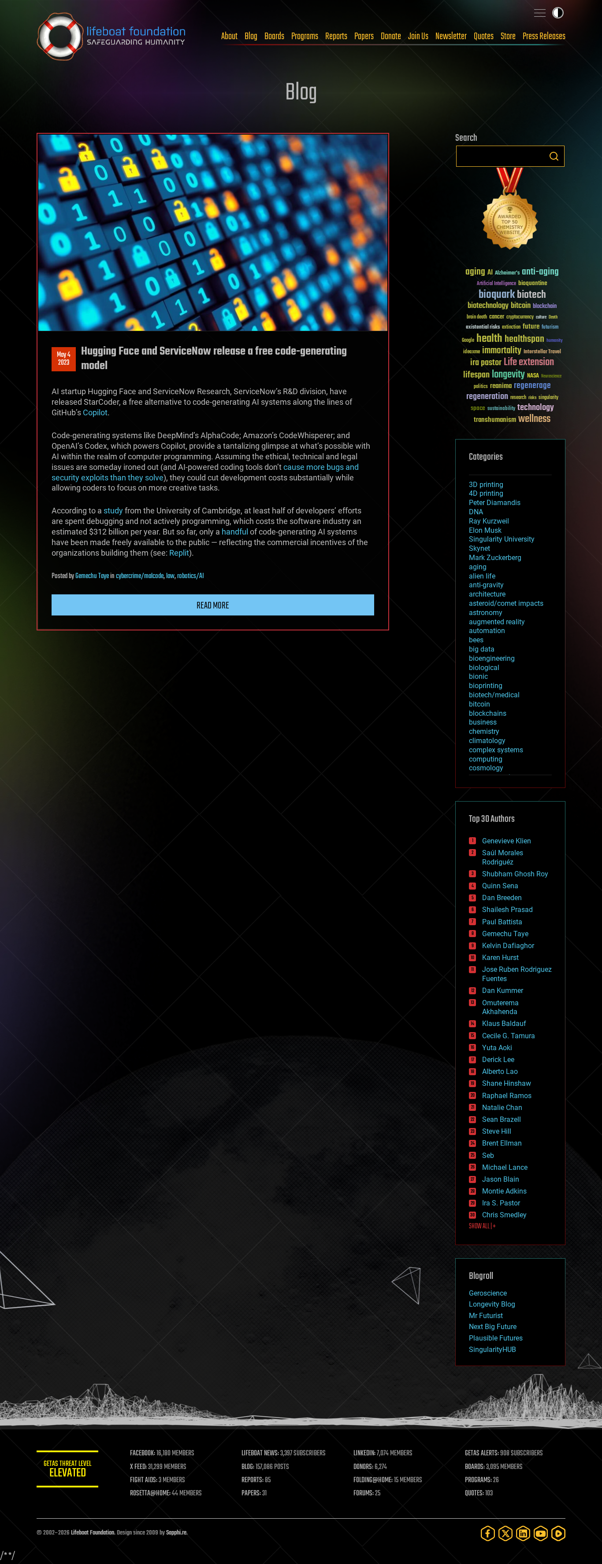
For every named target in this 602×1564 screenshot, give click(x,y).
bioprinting (485, 685)
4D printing (486, 493)
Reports (336, 36)
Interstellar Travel (542, 352)
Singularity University (502, 539)
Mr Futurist (486, 1315)
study (113, 510)
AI (490, 273)
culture (541, 317)
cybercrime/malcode (140, 576)
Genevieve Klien (506, 841)
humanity (554, 341)
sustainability (501, 409)
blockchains (487, 713)
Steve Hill (496, 1131)
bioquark (497, 295)
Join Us (418, 36)
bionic (478, 676)
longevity (508, 375)
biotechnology (488, 306)
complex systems (496, 750)
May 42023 (64, 359)
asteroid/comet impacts (506, 603)
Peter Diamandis (494, 502)
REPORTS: (253, 1480)
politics (481, 387)
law (170, 576)
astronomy (485, 612)
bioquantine (532, 283)
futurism (550, 328)
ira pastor (486, 363)
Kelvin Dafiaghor (508, 945)
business (483, 722)
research (518, 398)
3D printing (486, 484)
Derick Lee (498, 1059)
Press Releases (544, 36)
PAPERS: (251, 1493)
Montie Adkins (504, 1191)
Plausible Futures (496, 1338)
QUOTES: (474, 1493)
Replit (179, 552)
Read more (213, 605)
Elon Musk (485, 530)
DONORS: (363, 1467)
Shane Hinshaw (506, 1083)
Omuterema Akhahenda (500, 1007)
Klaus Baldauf (504, 1023)
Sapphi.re (176, 1533)
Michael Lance (505, 1167)
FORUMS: (363, 1493)
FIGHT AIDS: (143, 1480)
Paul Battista (502, 922)
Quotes (484, 36)
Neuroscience (551, 376)
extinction (511, 327)
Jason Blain (500, 1179)
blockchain (545, 306)
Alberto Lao (500, 1071)
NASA (533, 376)
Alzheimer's (507, 273)
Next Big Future (493, 1326)
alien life (482, 576)
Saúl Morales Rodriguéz (502, 857)
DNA (476, 512)
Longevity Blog (492, 1304)
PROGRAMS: (478, 1480)
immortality (501, 350)
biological (484, 667)
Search (554, 156)
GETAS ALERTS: (482, 1453)
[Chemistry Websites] (510, 210)
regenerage (532, 386)
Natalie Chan (502, 1107)
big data (481, 649)
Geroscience (488, 1293)
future (531, 326)
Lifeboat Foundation (92, 1533)
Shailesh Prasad (507, 909)
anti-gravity (486, 585)
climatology (487, 740)
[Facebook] (488, 1533)
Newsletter (451, 36)
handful (235, 531)
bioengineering (492, 658)
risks (532, 397)
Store (508, 36)
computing (485, 759)
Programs (304, 36)
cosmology (486, 768)
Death (553, 317)
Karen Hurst (500, 957)
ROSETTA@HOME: (150, 1493)
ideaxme (471, 352)
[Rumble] (558, 1533)
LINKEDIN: (364, 1453)
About (229, 36)
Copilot (95, 412)
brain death (477, 317)
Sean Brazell (501, 1119)
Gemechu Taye (92, 576)
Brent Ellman (502, 1143)
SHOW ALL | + (482, 1226)
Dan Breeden (502, 898)
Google (468, 341)
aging (475, 272)
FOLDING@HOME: (373, 1480)
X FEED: (138, 1467)
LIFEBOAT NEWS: (260, 1453)
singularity (548, 398)
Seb (488, 1155)
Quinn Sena (500, 886)
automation (487, 630)
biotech (531, 295)
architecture (487, 594)
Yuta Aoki (497, 1048)
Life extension (529, 362)
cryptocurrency (520, 317)
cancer (496, 317)
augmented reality (497, 622)
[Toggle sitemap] (540, 12)
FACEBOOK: (142, 1453)
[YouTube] (541, 1533)
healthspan (524, 339)
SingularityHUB (492, 1349)
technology (535, 408)
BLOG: (248, 1467)
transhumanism (495, 420)
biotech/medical (494, 695)
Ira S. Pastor (501, 1203)
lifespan (476, 375)
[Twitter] (505, 1533)
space (478, 408)
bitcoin (521, 306)
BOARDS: (475, 1467)
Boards (274, 36)
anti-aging (540, 272)
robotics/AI (190, 576)
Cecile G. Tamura (508, 1036)
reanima (501, 386)
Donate (391, 36)
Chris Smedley (504, 1215)
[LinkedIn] (523, 1533)
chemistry (484, 731)
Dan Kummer (502, 990)
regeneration (487, 397)
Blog (251, 36)
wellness (534, 419)
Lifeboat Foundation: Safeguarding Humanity (111, 36)
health (489, 339)
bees (476, 640)
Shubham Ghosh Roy (515, 874)
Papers (364, 36)
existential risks (483, 327)
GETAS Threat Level (67, 1470)
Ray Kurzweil (489, 521)
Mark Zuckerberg (495, 557)
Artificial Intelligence (496, 284)
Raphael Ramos (506, 1096)
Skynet (479, 548)
